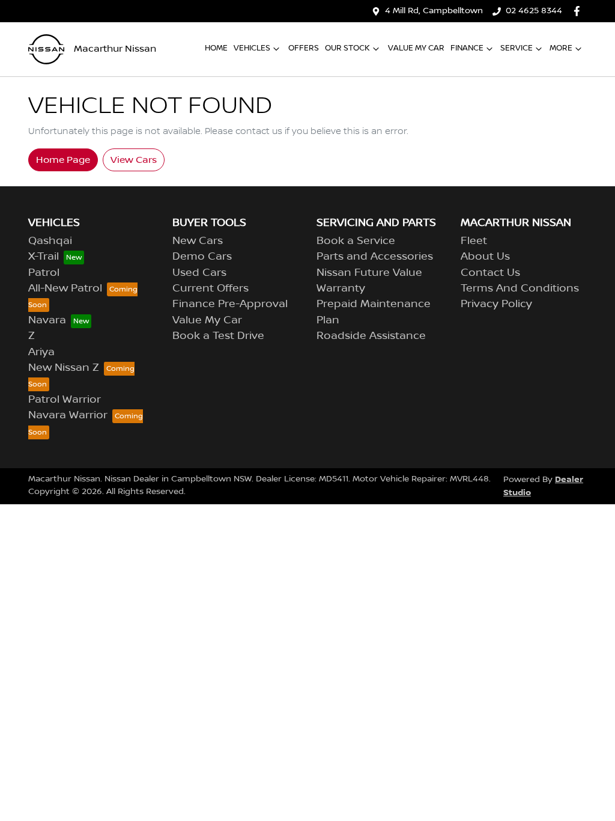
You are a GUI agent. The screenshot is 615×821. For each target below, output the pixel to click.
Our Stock (347, 48)
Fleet (474, 241)
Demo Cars (202, 256)
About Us (485, 256)
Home (216, 48)
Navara (47, 320)
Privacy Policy (496, 304)
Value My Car (416, 48)
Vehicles (252, 48)
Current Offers (210, 288)
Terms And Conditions (520, 288)
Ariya (41, 352)
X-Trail (43, 256)
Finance (466, 48)
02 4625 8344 (534, 11)
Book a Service (356, 241)
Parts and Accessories (375, 256)
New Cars (197, 241)
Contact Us (490, 272)
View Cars (134, 159)
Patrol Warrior (64, 399)
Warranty (341, 288)
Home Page (63, 159)
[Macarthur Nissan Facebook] (579, 11)
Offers (303, 48)
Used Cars (199, 272)
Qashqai (50, 241)
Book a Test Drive (218, 336)
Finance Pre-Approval (230, 304)
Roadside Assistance (371, 336)
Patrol (43, 272)
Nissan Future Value (369, 272)
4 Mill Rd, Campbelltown (434, 11)
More (561, 48)
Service (516, 48)
